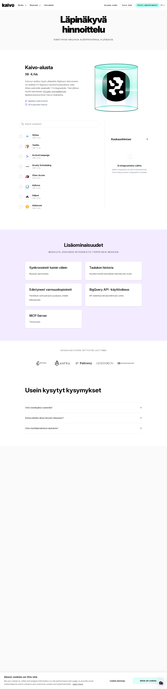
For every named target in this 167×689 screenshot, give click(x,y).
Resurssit (34, 5)
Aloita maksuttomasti (147, 5)
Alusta (20, 5)
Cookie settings (117, 680)
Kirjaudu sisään (110, 5)
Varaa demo (127, 5)
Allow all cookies (148, 680)
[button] (83, 408)
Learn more (78, 684)
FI (163, 5)
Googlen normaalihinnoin (54, 91)
